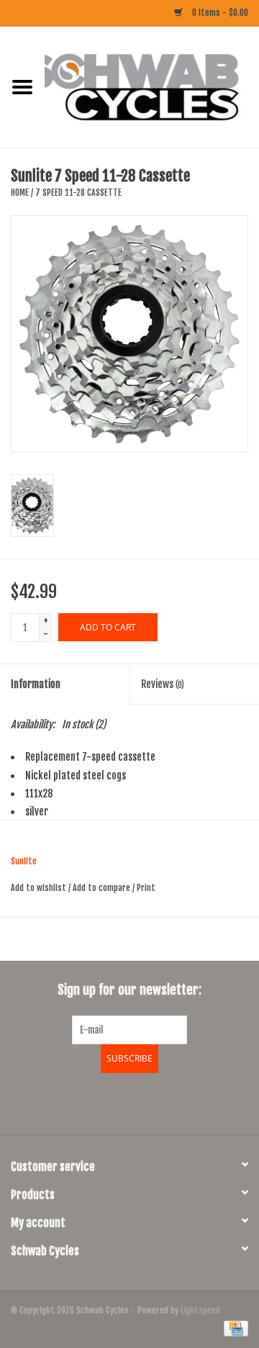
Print (146, 887)
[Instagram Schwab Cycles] (167, 1101)
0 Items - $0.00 (219, 12)
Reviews (162, 684)
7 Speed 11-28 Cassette (78, 192)
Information (35, 684)
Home (20, 192)
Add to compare (102, 887)
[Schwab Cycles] (151, 87)
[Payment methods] (233, 1328)
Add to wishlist (38, 887)
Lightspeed (200, 1310)
